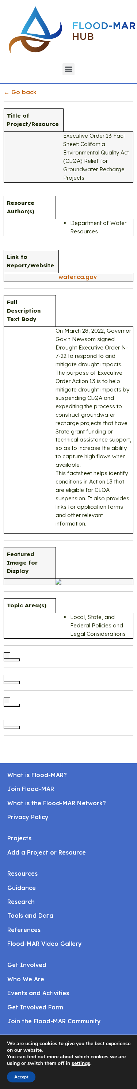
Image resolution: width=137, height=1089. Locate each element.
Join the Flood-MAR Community (54, 1021)
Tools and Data (30, 915)
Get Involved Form (35, 1007)
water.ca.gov (77, 276)
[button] (68, 69)
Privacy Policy (28, 817)
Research (21, 901)
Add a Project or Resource (46, 852)
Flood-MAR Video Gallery (44, 943)
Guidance (21, 887)
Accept (21, 1077)
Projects (19, 838)
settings (81, 1063)
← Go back (20, 92)
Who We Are (25, 979)
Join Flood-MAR (30, 788)
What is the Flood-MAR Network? (56, 803)
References (24, 929)
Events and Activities (38, 993)
